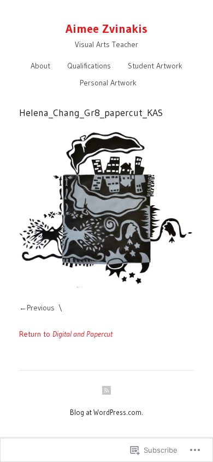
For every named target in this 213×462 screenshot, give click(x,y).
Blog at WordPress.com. (106, 412)
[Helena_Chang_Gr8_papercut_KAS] (106, 207)
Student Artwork (155, 66)
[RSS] (106, 390)
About (40, 66)
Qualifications (89, 66)
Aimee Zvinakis (106, 28)
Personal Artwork (108, 83)
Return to (66, 334)
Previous (41, 308)
